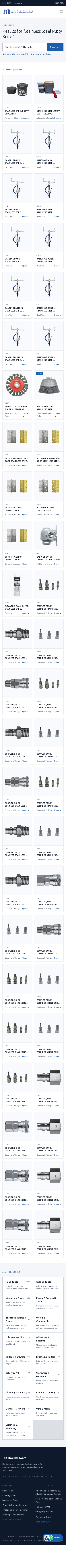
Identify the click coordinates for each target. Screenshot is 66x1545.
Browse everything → (12, 1519)
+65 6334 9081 (58, 3)
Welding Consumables (13, 1514)
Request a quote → (44, 1521)
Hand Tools (7, 1490)
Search (55, 47)
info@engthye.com (44, 1511)
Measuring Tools (10, 1500)
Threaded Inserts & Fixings (15, 1509)
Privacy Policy (8, 1540)
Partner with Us (43, 1517)
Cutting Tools (9, 1495)
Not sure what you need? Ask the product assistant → (28, 54)
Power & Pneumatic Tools (14, 1505)
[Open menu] (61, 11)
